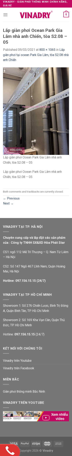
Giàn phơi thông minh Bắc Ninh (24, 391)
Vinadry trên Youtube (17, 361)
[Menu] (5, 15)
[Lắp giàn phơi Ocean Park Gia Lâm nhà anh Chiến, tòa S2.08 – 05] (36, 111)
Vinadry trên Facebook (18, 368)
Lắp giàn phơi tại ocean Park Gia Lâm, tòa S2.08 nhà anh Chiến (36, 55)
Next (8, 203)
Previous (11, 198)
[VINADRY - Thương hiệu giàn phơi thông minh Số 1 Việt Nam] (36, 15)
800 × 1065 (47, 50)
